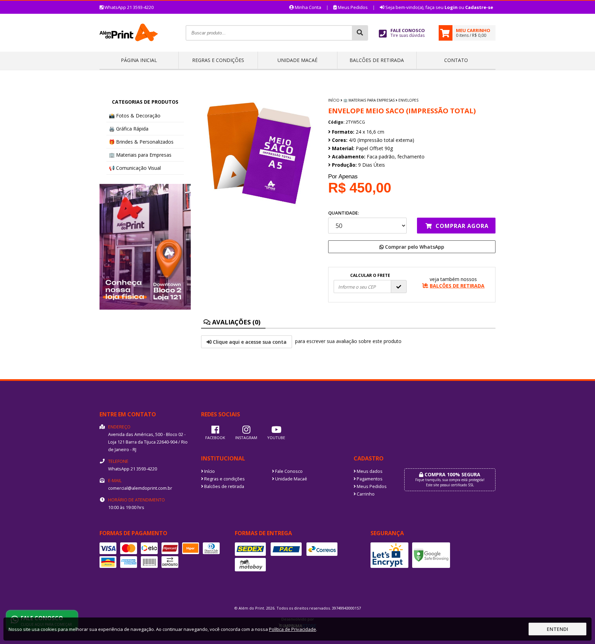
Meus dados (369, 471)
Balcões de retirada (376, 60)
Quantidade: (343, 213)
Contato (456, 60)
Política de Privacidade (292, 629)
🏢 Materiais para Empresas (140, 155)
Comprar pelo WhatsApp (414, 246)
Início (334, 100)
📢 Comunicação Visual (135, 168)
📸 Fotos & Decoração (134, 115)
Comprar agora (461, 226)
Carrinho (365, 494)
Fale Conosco (288, 471)
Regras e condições (218, 60)
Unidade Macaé (297, 60)
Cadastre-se (479, 7)
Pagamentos (369, 479)
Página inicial (139, 60)
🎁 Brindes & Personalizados (141, 141)
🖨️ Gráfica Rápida (128, 128)
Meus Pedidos (352, 7)
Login (451, 7)
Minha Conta (307, 7)
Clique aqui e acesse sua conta (248, 342)
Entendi (557, 629)
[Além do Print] (129, 49)
